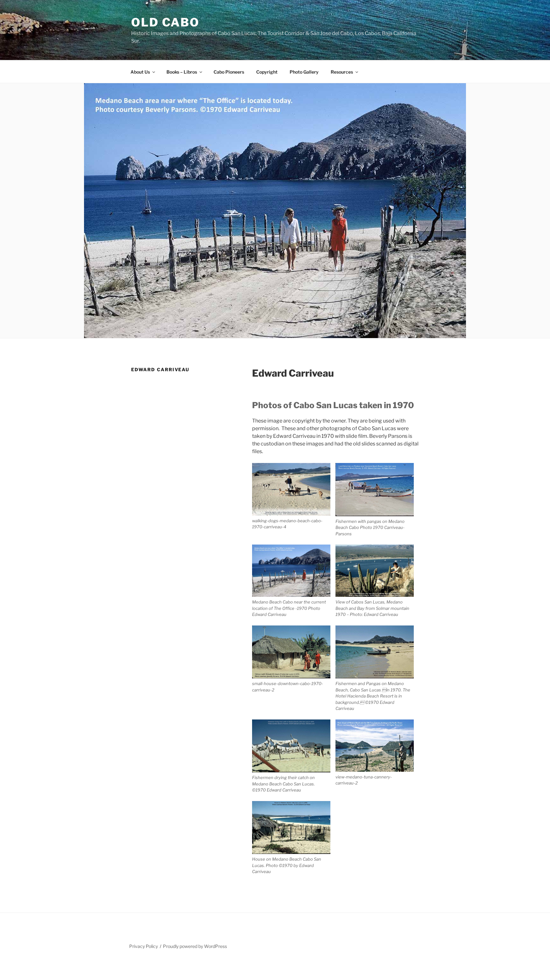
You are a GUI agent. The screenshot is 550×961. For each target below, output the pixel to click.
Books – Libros (181, 72)
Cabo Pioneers (229, 72)
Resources (342, 72)
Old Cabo (165, 22)
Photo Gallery (304, 72)
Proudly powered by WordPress (195, 946)
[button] (293, 496)
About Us (140, 72)
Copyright (267, 72)
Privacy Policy (143, 946)
